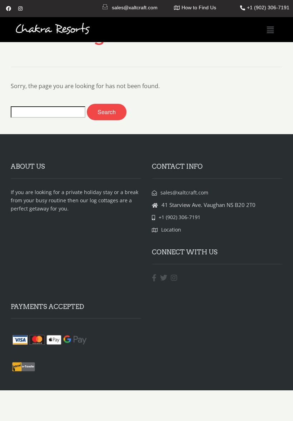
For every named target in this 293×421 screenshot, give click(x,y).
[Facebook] (9, 9)
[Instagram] (20, 9)
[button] (270, 29)
